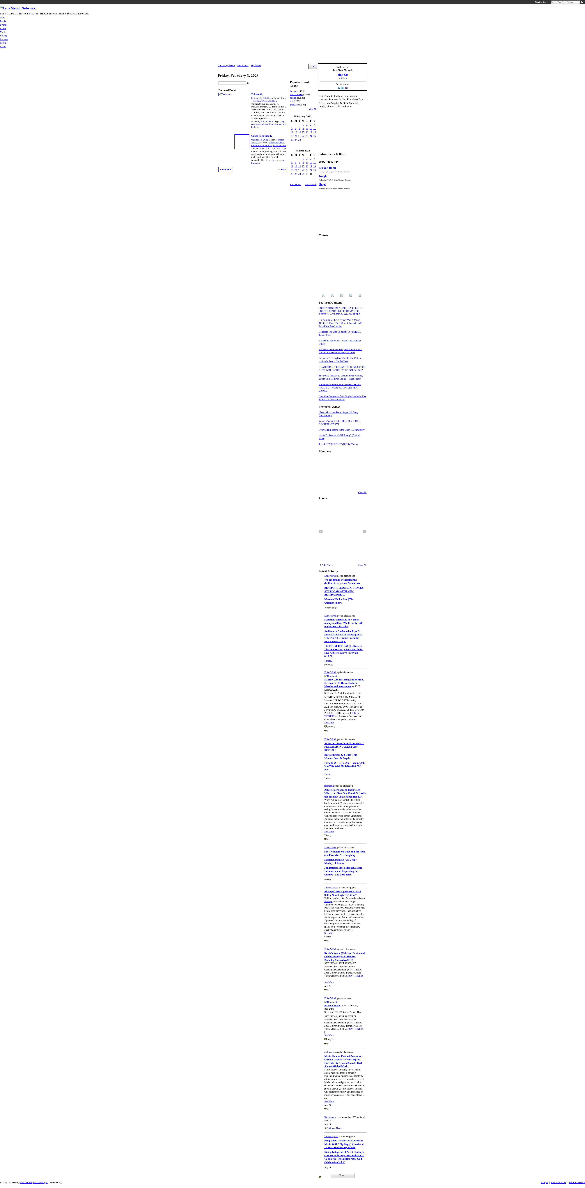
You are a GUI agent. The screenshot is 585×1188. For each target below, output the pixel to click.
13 (295, 132)
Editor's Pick (267, 121)
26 (292, 140)
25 (314, 136)
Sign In (546, 2)
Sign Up (538, 2)
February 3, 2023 (259, 98)
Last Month (295, 184)
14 (299, 132)
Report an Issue (558, 1182)
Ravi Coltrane (332, 1005)
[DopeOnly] (322, 459)
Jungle (323, 176)
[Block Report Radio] (329, 467)
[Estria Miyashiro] (344, 476)
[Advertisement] (292, 56)
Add (314, 66)
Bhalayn (328, 901)
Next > (282, 169)
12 (292, 132)
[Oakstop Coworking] (352, 459)
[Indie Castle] (337, 467)
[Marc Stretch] (329, 476)
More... (342, 1175)
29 (303, 174)
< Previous (225, 169)
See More (329, 722)
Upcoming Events (226, 65)
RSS (320, 1177)
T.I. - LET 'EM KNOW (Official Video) (338, 444)
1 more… (328, 660)
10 (311, 128)
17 (311, 132)
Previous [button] (321, 531)
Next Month (310, 184)
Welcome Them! (334, 1128)
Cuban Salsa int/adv (261, 136)
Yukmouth (256, 94)
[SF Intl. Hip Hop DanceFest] (359, 467)
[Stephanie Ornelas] (359, 459)
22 (303, 136)
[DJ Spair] (359, 484)
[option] (342, 531)
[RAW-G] (322, 484)
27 (295, 140)
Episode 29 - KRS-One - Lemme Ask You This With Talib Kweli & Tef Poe (344, 766)
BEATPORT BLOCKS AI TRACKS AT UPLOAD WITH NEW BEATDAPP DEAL (343, 591)
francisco (294, 104)
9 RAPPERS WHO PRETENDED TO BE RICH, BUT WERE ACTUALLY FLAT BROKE (340, 387)
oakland (260, 124)
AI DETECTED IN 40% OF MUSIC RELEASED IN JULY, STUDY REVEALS (344, 747)
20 (295, 136)
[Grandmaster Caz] (352, 467)
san (291, 101)
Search (582, 2)
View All (312, 109)
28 (299, 140)
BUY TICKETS (355, 976)
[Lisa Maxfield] (322, 467)
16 (307, 132)
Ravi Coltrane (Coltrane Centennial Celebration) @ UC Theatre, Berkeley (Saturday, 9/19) (344, 956)
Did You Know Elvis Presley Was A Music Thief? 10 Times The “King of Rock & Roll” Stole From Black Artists (340, 323)
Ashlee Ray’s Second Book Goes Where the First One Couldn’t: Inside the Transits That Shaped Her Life (345, 793)
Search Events (248, 83)
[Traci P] (329, 484)
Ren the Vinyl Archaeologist (34, 1182)
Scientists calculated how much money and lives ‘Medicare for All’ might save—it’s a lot (343, 623)
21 (299, 136)
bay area (276, 160)
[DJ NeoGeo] (344, 467)
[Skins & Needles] (337, 476)
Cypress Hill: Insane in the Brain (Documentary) (342, 430)
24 (311, 136)
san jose (283, 124)
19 (292, 136)
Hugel (322, 184)
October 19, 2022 (259, 140)
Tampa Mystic (331, 887)
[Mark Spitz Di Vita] (352, 484)
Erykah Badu (327, 167)
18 (314, 132)
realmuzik (329, 785)
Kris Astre (329, 1117)
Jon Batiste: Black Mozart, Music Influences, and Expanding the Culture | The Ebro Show (343, 871)
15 (303, 132)
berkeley (255, 127)
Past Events (242, 65)
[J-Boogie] (337, 484)
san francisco (271, 124)
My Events (256, 65)
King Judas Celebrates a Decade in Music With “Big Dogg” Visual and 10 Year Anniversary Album (343, 1144)
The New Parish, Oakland (265, 101)
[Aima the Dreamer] (359, 476)
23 (307, 136)
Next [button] (364, 531)
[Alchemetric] (352, 476)
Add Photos (327, 565)
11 (314, 128)
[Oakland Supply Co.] (329, 459)
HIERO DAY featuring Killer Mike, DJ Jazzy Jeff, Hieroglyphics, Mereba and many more (344, 683)
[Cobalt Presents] (344, 484)
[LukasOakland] (344, 459)
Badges (544, 1182)
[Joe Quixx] (322, 476)
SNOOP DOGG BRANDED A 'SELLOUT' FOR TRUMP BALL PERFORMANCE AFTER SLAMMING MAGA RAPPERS (340, 311)
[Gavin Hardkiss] (337, 459)
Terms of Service (577, 1182)
